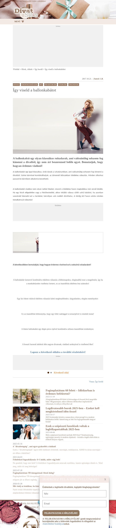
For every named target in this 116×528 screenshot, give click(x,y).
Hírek (109, 504)
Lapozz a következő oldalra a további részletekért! (58, 352)
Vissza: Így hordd (96, 382)
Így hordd (39, 69)
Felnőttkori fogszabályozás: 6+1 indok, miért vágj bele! (36, 460)
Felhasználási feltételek (28, 504)
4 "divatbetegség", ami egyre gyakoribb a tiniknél (34, 446)
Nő (41, 85)
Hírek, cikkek (27, 69)
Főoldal (16, 69)
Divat (16, 85)
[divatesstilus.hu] (25, 13)
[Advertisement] (64, 47)
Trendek (74, 85)
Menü (17, 21)
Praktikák (50, 85)
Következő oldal (61, 372)
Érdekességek (29, 85)
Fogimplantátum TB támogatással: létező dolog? (33, 473)
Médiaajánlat (31, 507)
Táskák (63, 85)
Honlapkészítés (31, 525)
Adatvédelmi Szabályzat (53, 524)
